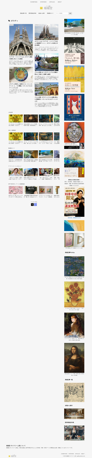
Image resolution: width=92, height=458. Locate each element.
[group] (15, 121)
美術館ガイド (50, 13)
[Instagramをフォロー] (35, 204)
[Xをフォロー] (32, 204)
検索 (70, 13)
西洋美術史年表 (32, 13)
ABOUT (82, 453)
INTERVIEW (71, 453)
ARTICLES (77, 453)
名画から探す (41, 13)
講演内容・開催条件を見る (74, 217)
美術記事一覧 (23, 13)
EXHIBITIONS (64, 453)
